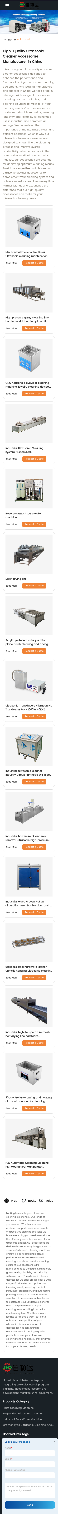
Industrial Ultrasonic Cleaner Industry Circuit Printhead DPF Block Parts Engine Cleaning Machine (28, 775)
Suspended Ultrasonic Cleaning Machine (23, 1414)
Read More (11, 263)
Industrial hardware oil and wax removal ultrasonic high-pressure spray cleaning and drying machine (28, 840)
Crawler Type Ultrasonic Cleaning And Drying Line (27, 1425)
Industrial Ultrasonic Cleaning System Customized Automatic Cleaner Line (24, 452)
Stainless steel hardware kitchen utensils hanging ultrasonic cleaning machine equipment (28, 971)
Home (12, 40)
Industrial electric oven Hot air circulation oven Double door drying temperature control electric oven (28, 905)
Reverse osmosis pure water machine (23, 515)
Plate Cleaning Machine (18, 1408)
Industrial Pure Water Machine (22, 1419)
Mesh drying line (16, 579)
